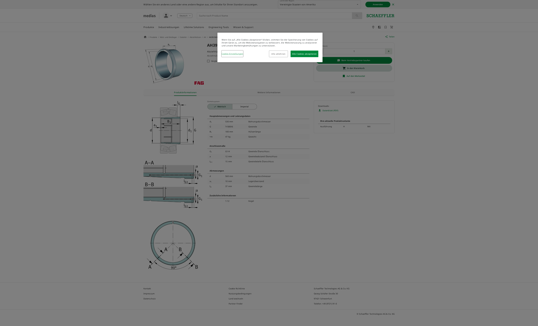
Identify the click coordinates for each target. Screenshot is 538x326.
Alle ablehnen (278, 54)
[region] (270, 47)
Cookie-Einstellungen (232, 53)
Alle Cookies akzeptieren (304, 54)
